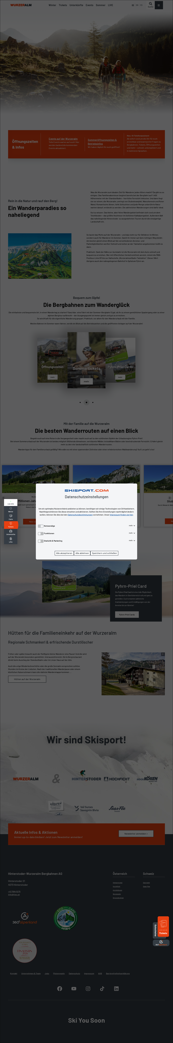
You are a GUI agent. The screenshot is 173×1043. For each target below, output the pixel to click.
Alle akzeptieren (64, 553)
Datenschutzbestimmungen (80, 514)
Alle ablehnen (82, 553)
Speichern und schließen (104, 553)
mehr (131, 525)
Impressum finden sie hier (121, 514)
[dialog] (86, 521)
